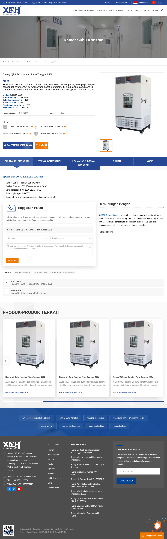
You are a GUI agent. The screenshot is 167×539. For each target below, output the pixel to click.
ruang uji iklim (47, 426)
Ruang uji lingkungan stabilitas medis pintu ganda (86, 458)
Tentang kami (121, 2)
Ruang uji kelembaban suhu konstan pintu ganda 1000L (86, 492)
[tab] (16, 161)
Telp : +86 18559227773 (17, 2)
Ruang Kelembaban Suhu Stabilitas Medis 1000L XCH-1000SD (86, 485)
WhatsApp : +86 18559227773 (20, 484)
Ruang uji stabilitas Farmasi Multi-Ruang (85, 514)
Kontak (155, 10)
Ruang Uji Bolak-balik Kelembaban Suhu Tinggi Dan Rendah (85, 451)
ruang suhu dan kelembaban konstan (128, 418)
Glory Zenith (31, 532)
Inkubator (119, 10)
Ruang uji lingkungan (104, 10)
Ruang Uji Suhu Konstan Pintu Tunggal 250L (33, 230)
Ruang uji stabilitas (86, 10)
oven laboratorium (133, 10)
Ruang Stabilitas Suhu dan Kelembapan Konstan (87, 465)
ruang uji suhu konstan (22, 272)
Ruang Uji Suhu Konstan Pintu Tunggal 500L (132, 377)
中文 (160, 2)
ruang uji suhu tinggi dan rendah (63, 272)
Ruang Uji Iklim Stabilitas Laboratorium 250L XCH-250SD (87, 499)
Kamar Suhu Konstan (19, 62)
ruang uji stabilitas (96, 426)
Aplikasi (51, 469)
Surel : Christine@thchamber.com (51, 2)
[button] (6, 361)
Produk (51, 459)
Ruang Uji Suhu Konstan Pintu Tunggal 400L (79, 377)
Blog (50, 483)
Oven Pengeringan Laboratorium (36, 418)
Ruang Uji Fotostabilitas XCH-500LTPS (87, 479)
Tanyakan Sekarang (19, 145)
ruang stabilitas (119, 426)
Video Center (53, 487)
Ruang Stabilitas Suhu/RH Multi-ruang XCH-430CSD (87, 507)
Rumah (74, 10)
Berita (107, 2)
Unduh (43, 145)
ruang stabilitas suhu (71, 426)
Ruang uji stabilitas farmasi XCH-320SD (85, 473)
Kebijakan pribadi (55, 478)
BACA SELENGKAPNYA (15, 392)
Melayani (147, 10)
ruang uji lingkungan (95, 418)
